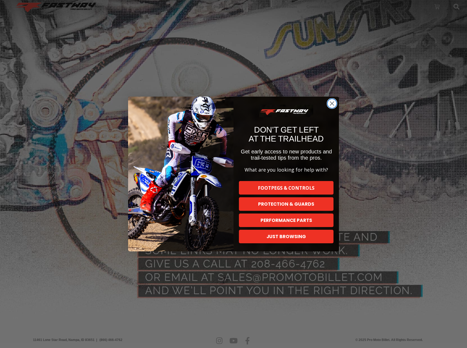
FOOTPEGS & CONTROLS (286, 188)
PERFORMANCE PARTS (286, 220)
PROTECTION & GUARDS (286, 204)
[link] (286, 111)
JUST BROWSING (286, 236)
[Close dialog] (332, 103)
